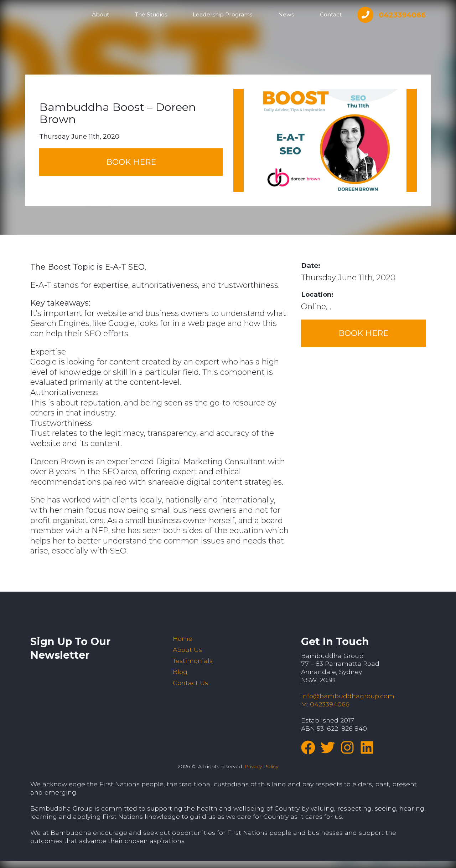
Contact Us (190, 682)
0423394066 (402, 15)
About (100, 14)
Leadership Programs (222, 14)
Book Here (131, 162)
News (286, 14)
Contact (331, 14)
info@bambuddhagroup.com (347, 696)
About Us (187, 649)
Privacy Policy (261, 766)
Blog (180, 671)
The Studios (151, 14)
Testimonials (193, 660)
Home (182, 638)
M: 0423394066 (325, 704)
